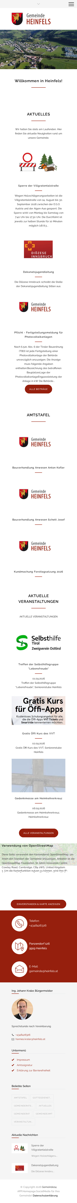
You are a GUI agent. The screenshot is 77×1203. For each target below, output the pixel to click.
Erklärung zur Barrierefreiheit (33, 1070)
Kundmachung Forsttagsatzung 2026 (38, 571)
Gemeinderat (22, 1114)
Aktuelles (45, 1106)
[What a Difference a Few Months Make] (20, 1148)
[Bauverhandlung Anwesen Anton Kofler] (38, 445)
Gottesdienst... (42, 1098)
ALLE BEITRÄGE (38, 389)
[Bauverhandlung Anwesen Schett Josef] (38, 497)
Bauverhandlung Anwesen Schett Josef (38, 519)
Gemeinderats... (23, 1106)
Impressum (23, 1059)
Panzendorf (12, 63)
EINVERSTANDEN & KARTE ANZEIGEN (38, 904)
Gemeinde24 (49, 1187)
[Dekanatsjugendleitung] (38, 249)
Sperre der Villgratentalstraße (38, 185)
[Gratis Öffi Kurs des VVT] (38, 710)
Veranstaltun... (23, 1122)
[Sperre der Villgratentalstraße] (38, 163)
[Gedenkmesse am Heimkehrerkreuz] (38, 775)
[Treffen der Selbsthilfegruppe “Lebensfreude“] (38, 641)
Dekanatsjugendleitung (38, 272)
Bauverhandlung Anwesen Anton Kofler (38, 467)
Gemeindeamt (44, 1114)
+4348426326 (23, 1034)
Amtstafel (20, 1098)
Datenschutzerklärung (45, 1195)
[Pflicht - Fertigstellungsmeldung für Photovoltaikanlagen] (38, 309)
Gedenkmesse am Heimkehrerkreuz (38, 798)
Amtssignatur (24, 1065)
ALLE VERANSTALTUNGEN (38, 833)
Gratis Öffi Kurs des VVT (38, 733)
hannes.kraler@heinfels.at (30, 1039)
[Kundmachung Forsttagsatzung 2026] (38, 549)
